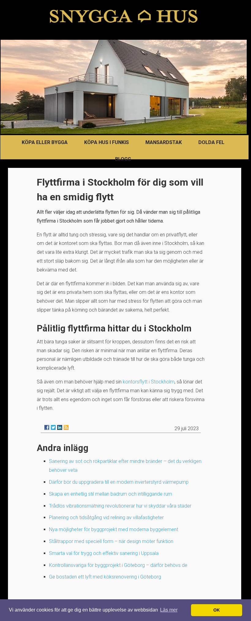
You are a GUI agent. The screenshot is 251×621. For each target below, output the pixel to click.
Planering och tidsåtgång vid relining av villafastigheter (106, 517)
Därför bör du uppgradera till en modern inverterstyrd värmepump (119, 482)
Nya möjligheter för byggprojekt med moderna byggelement (113, 529)
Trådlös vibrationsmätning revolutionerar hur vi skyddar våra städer (120, 506)
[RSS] (66, 427)
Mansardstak (163, 142)
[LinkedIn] (59, 427)
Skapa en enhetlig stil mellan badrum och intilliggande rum (110, 494)
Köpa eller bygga (45, 142)
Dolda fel (211, 142)
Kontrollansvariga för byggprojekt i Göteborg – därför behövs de (118, 565)
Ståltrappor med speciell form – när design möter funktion (111, 541)
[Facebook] (46, 427)
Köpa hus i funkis (106, 142)
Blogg (123, 159)
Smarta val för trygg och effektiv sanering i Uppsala (104, 553)
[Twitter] (53, 427)
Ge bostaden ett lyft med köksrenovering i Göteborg (105, 577)
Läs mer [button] (169, 609)
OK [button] (216, 610)
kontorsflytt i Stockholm (148, 382)
